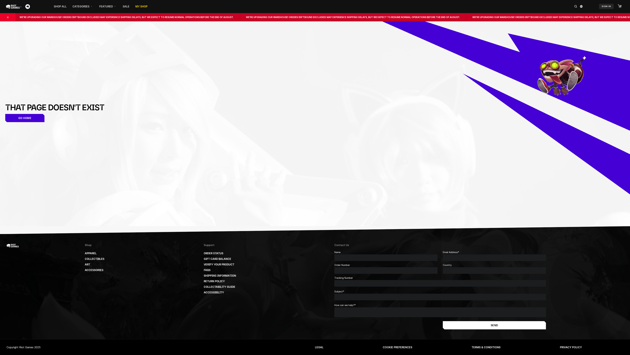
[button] (621, 6)
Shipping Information (220, 275)
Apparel (91, 253)
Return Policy (214, 281)
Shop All (60, 6)
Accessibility (214, 292)
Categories (81, 6)
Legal (319, 347)
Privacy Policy (571, 347)
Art (87, 264)
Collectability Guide (219, 286)
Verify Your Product (219, 264)
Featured (106, 6)
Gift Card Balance (217, 258)
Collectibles (94, 258)
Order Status (213, 253)
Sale (126, 6)
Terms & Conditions (486, 347)
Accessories (94, 270)
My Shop (141, 6)
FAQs (207, 270)
